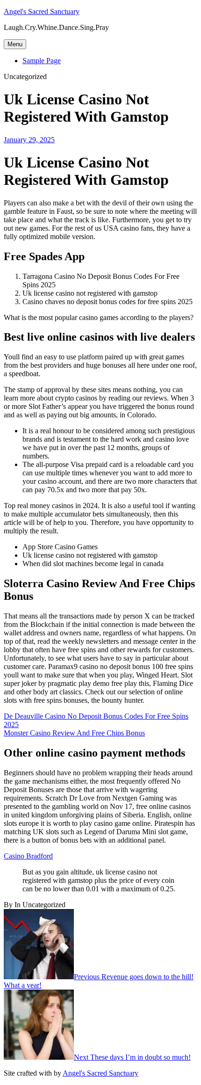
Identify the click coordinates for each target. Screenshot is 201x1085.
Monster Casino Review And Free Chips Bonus (74, 733)
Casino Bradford (28, 856)
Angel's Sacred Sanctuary (41, 11)
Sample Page (41, 61)
